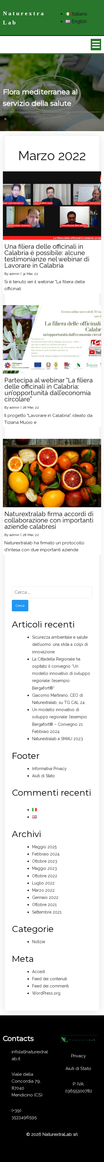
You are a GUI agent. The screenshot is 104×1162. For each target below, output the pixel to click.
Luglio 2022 (43, 883)
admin (14, 274)
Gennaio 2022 (45, 897)
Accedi (38, 971)
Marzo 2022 (43, 890)
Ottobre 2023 (44, 861)
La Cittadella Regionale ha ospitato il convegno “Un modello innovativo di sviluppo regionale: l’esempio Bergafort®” (61, 673)
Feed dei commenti (50, 986)
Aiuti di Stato (43, 776)
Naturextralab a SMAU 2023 (57, 738)
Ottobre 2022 (44, 876)
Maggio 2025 (44, 847)
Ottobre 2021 (44, 904)
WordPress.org (46, 993)
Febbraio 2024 (46, 854)
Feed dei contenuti (49, 979)
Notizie (38, 941)
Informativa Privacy (49, 768)
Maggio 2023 (44, 868)
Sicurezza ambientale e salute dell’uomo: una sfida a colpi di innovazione (60, 644)
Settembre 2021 (47, 912)
